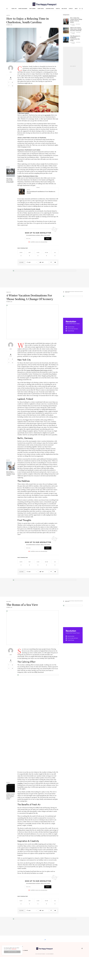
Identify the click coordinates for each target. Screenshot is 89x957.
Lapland (40, 411)
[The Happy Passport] (44, 4)
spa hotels (47, 115)
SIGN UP (47, 238)
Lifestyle (8, 15)
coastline (20, 783)
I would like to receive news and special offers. (38, 551)
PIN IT (39, 98)
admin (11, 654)
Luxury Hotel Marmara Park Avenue (36, 370)
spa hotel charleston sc (49, 76)
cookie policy (13, 949)
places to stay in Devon (50, 656)
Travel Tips (8, 292)
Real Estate (8, 601)
